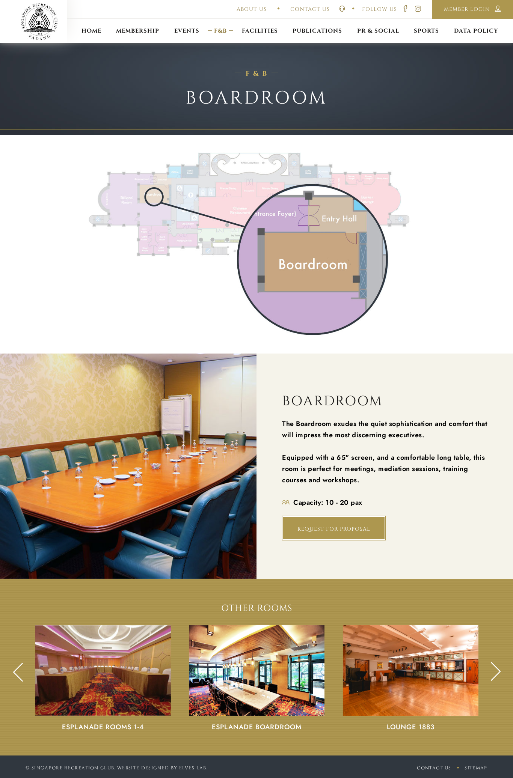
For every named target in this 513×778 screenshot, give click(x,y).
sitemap (476, 768)
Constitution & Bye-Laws (317, 21)
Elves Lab (193, 768)
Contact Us (434, 768)
